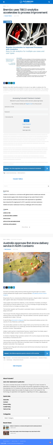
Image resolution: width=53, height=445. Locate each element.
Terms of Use (6, 409)
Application (6, 218)
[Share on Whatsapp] (11, 83)
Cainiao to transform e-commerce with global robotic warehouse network (24, 194)
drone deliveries (33, 357)
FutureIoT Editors (8, 16)
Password (7, 112)
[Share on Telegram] (14, 83)
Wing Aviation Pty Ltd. (18, 359)
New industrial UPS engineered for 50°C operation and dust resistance (22, 202)
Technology (9, 359)
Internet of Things (43, 357)
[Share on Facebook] (4, 83)
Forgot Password (26, 124)
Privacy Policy (7, 404)
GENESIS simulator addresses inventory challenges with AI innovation (22, 205)
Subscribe (6, 399)
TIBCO (8, 6)
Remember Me (9, 117)
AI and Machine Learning (10, 215)
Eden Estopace (8, 249)
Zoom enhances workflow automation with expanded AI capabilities (22, 199)
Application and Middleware (11, 221)
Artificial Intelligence (9, 224)
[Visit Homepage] (26, 2)
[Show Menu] (3, 2)
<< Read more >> (42, 392)
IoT (4, 359)
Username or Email (9, 106)
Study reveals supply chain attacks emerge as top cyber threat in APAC (23, 197)
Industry (8, 239)
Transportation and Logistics (16, 239)
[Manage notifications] (50, 442)
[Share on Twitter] (7, 83)
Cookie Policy (7, 406)
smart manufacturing (11, 172)
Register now (29, 104)
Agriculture (6, 213)
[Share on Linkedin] (9, 83)
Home (4, 6)
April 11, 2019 (16, 16)
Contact (5, 402)
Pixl (22, 443)
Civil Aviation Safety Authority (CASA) (20, 357)
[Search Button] (49, 2)
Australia (8, 357)
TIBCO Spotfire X (21, 172)
